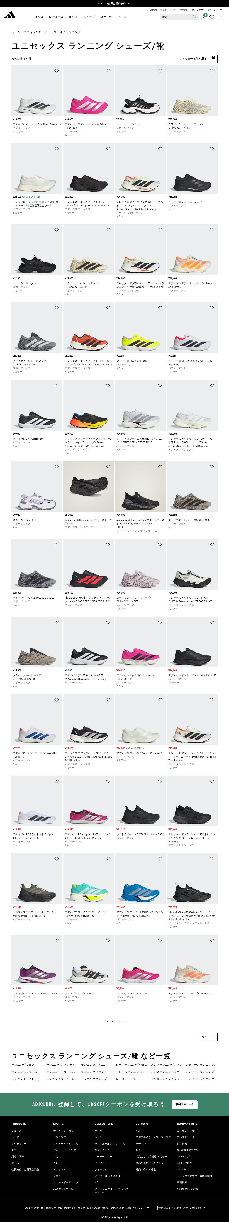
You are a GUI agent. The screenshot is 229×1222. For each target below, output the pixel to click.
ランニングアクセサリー (27, 1079)
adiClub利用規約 (67, 1208)
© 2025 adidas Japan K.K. (114, 1217)
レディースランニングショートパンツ (201, 1072)
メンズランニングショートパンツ (166, 1072)
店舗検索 (153, 10)
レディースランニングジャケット (201, 1065)
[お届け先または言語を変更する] (221, 10)
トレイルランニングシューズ (131, 1072)
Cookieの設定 (31, 1208)
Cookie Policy (197, 1208)
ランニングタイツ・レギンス (62, 1079)
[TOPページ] (10, 15)
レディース (56, 17)
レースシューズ (126, 1079)
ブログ (163, 10)
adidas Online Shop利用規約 (93, 1208)
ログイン (211, 10)
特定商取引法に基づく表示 (173, 1208)
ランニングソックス (94, 1072)
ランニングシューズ (24, 1072)
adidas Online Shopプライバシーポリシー (134, 1208)
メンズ (39, 17)
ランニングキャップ (94, 1079)
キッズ (73, 17)
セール (122, 17)
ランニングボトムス (94, 1065)
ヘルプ (173, 10)
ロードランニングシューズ (131, 1065)
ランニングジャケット (60, 1065)
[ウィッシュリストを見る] (212, 17)
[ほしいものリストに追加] (56, 71)
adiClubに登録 (197, 10)
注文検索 (183, 10)
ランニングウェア (22, 1065)
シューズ (89, 17)
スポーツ (106, 17)
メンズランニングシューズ (166, 1079)
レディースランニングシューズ (201, 1079)
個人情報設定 (48, 1208)
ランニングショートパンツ (62, 1072)
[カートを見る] (220, 17)
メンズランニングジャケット (166, 1065)
